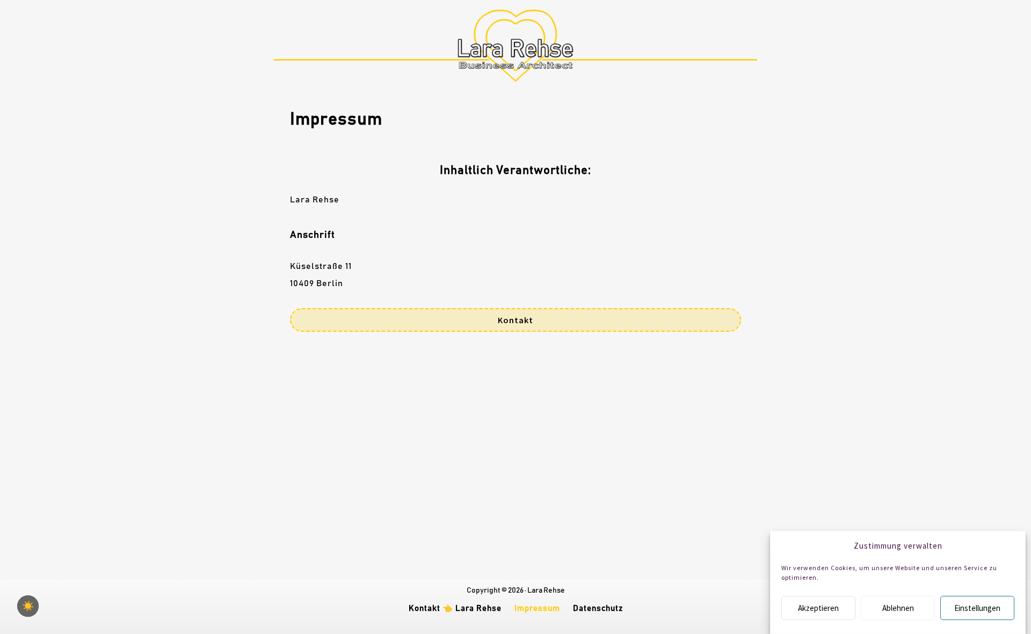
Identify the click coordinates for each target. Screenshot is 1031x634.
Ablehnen (898, 608)
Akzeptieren (818, 608)
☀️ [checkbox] (28, 606)
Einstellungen (977, 608)
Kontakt (515, 320)
